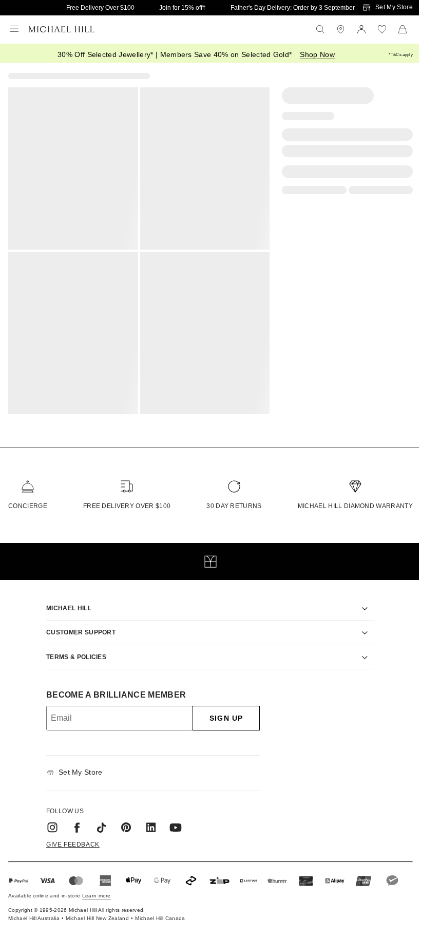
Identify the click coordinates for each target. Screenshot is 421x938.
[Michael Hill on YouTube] (172, 821)
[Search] (320, 29)
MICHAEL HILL (65, 601)
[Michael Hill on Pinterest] (123, 821)
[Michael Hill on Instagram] (49, 821)
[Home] (61, 29)
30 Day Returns (233, 506)
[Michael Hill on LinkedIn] (147, 821)
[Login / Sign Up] (361, 29)
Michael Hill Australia (34, 912)
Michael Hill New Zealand (97, 912)
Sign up (222, 712)
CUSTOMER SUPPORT (77, 626)
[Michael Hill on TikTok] (98, 821)
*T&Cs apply (401, 54)
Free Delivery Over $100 (100, 7)
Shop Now (317, 54)
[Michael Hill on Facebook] (73, 821)
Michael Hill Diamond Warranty (355, 506)
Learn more (96, 889)
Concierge (27, 506)
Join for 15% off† (182, 7)
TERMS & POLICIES (73, 650)
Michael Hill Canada (160, 912)
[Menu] (14, 29)
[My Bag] (402, 29)
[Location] (341, 29)
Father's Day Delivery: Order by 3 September (293, 7)
